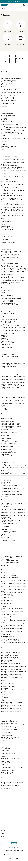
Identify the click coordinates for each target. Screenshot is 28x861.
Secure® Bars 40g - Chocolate (8, 574)
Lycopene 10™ (4, 408)
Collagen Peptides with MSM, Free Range (11, 195)
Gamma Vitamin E (5, 311)
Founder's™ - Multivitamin (7, 295)
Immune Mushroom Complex (8, 366)
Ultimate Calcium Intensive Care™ (9, 723)
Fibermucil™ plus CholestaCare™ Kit (9, 294)
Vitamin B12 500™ (5, 752)
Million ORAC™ (4, 440)
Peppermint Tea (5, 506)
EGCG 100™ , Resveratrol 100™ (8, 255)
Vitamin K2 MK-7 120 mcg (7, 770)
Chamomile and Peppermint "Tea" (9, 165)
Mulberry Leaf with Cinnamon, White (10, 443)
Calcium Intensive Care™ (7, 158)
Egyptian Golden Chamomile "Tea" (9, 257)
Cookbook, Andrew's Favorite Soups (10, 209)
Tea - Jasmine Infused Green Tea (9, 657)
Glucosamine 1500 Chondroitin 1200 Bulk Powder (13, 327)
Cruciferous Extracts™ (6, 226)
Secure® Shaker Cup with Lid (8, 614)
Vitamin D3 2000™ (5, 761)
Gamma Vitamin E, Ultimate (8, 313)
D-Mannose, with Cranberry (8, 242)
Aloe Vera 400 (4, 91)
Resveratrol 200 (5, 564)
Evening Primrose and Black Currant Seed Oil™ (12, 280)
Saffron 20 (4, 572)
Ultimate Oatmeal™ (5, 734)
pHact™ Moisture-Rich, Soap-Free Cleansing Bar (13, 508)
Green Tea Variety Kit (6, 347)
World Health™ (4, 790)
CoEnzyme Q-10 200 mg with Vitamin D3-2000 (12, 192)
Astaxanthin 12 (4, 105)
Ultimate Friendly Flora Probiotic (9, 729)
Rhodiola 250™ (4, 565)
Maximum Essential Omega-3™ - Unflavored (12, 427)
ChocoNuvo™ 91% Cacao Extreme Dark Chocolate (13, 170)
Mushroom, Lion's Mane (7, 454)
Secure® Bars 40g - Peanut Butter (9, 577)
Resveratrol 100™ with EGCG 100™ (9, 560)
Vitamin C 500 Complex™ (7, 755)
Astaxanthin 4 (4, 106)
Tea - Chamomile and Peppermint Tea (10, 652)
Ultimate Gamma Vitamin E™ (8, 731)
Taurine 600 (4, 651)
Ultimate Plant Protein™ (7, 735)
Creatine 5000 (4, 224)
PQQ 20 (3, 534)
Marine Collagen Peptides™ (7, 421)
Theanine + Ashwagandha (7, 682)
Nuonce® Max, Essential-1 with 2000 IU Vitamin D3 (14, 467)
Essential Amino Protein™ (7, 274)
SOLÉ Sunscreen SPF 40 (7, 636)
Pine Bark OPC (5, 528)
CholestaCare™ (4, 179)
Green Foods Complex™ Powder (9, 343)
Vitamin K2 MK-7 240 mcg (7, 772)
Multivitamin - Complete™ (7, 446)
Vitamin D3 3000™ (5, 762)
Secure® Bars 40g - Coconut (8, 575)
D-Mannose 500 (5, 241)
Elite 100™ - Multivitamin (7, 262)
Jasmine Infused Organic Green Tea (10, 375)
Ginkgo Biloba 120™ (6, 322)
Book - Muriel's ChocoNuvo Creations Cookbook (13, 138)
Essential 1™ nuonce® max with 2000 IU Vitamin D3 (13, 269)
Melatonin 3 (4, 434)
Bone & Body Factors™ (6, 121)
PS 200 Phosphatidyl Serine (8, 542)
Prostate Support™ (5, 539)
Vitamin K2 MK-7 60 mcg (7, 773)
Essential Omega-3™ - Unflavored (9, 279)
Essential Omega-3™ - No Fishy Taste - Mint (12, 276)
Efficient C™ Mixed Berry (7, 252)
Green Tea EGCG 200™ (7, 344)
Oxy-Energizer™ (5, 496)
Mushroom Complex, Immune (8, 451)
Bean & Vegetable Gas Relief (8, 115)
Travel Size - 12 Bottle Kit (7, 683)
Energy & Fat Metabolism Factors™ (9, 263)
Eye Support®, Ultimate (7, 283)
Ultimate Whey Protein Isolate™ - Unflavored (12, 737)
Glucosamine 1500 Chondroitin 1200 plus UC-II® (13, 329)
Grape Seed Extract (6, 339)
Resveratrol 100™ (5, 559)
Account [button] (3, 830)
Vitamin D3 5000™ (5, 766)
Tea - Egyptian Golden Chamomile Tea (10, 655)
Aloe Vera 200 (4, 88)
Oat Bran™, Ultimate (6, 480)
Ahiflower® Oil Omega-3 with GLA (9, 83)
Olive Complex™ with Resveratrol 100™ (10, 485)
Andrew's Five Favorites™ (7, 98)
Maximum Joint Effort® (7, 429)
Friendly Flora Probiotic (7, 300)
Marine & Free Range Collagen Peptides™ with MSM (14, 420)
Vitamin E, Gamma (5, 769)
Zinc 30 (3, 797)
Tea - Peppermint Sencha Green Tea (10, 658)
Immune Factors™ (5, 364)
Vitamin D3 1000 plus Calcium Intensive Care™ (12, 758)
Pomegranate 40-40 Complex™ (9, 531)
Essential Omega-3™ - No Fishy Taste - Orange (12, 277)
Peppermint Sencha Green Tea (9, 504)
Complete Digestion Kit (6, 203)
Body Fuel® (4, 119)
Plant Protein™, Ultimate (7, 529)
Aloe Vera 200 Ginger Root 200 (9, 89)
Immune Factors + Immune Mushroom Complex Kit (14, 363)
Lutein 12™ (3, 406)
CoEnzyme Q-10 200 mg (7, 189)
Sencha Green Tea (5, 634)
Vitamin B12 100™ (5, 749)
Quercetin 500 (4, 549)
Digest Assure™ (5, 239)
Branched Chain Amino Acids (8, 146)
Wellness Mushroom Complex (8, 780)
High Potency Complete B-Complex (10, 356)
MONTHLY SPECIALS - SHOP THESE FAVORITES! (14, 1)
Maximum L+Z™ (5, 431)
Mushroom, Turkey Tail (7, 455)
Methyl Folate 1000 (6, 438)
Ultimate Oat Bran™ (6, 732)
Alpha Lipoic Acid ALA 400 (8, 95)
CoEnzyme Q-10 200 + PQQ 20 (9, 187)
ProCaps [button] (3, 833)
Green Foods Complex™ (7, 341)
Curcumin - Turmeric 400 (7, 229)
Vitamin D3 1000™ (5, 759)
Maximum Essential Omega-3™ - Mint (10, 424)
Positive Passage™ (5, 532)
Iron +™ (3, 367)
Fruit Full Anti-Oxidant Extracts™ (9, 303)
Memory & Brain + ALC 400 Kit (9, 437)
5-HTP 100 (4, 71)
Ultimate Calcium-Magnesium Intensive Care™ (12, 724)
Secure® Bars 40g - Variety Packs (9, 578)
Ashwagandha (4, 102)
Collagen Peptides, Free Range (8, 196)
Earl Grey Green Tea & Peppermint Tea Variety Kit (13, 251)
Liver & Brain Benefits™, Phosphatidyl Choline (12, 400)
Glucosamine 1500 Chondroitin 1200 (10, 325)
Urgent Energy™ (5, 740)
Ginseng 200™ (4, 324)
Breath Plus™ (4, 149)
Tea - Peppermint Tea (6, 660)
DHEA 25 (3, 238)
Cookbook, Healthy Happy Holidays (10, 213)
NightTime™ (4, 464)
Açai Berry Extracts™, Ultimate (8, 80)
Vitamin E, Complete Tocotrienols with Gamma (12, 767)
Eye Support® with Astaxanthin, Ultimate (11, 282)
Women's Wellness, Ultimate (8, 787)
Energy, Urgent (5, 265)
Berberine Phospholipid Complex (9, 116)
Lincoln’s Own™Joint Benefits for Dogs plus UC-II (13, 397)
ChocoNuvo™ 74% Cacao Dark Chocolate (11, 168)
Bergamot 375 (4, 118)
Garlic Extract (4, 315)
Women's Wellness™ (6, 788)
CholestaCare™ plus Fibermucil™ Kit (9, 181)
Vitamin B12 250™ (5, 750)
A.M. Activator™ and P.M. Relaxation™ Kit (11, 78)
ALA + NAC (4, 84)
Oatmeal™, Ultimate (6, 482)
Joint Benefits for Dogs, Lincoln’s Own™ (11, 387)
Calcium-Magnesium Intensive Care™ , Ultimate (12, 162)
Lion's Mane (4, 399)
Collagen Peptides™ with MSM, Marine (10, 198)
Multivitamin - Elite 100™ (7, 448)
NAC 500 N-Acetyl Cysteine (8, 462)
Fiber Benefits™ (5, 290)
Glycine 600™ (4, 338)
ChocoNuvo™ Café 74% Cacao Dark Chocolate (13, 175)
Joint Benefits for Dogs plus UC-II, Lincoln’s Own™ (13, 385)
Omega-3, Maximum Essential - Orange (11, 493)
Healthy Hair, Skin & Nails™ (8, 354)
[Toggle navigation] (26, 5)
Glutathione (4, 336)
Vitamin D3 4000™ (5, 764)
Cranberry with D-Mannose (8, 223)
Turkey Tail (4, 685)
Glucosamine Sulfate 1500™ (8, 333)
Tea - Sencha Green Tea (7, 661)
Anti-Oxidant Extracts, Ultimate (8, 100)
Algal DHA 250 (5, 86)
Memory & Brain (5, 435)
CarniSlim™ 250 (5, 164)
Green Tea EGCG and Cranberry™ (9, 346)
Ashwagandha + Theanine (7, 103)
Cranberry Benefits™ (6, 221)
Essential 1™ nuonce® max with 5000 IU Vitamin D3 (13, 273)
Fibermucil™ (4, 292)
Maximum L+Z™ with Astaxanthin (9, 432)
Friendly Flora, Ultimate (7, 301)
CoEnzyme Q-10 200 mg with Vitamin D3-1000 (12, 190)
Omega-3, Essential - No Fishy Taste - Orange (12, 488)
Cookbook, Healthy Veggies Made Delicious (12, 215)
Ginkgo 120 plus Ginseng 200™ (8, 321)
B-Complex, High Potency (7, 113)
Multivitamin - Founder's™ (7, 449)
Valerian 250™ (4, 747)
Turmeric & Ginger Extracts (8, 686)
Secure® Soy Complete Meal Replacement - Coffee (14, 619)
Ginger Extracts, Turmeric (7, 318)
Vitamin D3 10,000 (5, 756)
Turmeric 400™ (5, 688)
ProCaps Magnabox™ (6, 537)
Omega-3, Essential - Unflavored (9, 490)
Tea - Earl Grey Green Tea (7, 654)
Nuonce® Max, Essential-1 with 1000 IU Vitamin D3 (13, 466)
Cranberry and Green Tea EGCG (9, 220)
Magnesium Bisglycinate (7, 417)
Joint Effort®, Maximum (7, 389)
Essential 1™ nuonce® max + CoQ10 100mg (11, 266)
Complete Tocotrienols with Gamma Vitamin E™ (12, 204)
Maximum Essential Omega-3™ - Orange (11, 426)
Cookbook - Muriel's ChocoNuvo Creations (12, 207)
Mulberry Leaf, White (6, 445)
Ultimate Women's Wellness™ (8, 738)
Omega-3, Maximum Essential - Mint (10, 491)
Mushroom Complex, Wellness (8, 452)
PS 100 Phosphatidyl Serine (8, 540)
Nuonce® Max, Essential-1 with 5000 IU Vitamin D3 (14, 473)
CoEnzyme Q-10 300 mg (7, 193)
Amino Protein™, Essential (7, 97)
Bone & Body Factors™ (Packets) (9, 123)
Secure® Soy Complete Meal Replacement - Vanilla (14, 623)
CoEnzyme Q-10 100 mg (7, 186)
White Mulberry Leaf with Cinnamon (10, 785)
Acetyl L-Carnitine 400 (6, 81)
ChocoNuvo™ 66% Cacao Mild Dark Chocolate (12, 167)
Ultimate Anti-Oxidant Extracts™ (9, 721)
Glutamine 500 (4, 335)
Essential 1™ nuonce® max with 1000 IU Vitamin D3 (13, 268)
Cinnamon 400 (5, 182)
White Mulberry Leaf (6, 783)
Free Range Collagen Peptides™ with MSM (11, 298)
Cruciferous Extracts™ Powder (8, 227)
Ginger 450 (4, 316)
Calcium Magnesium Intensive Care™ (10, 161)
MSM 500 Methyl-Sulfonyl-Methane (10, 441)
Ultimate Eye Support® (7, 726)
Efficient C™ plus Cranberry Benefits (10, 254)
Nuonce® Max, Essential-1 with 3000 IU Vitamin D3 (14, 472)
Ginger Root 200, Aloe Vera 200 (9, 319)
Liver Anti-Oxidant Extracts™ (8, 402)
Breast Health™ (5, 147)
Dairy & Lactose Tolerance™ (8, 236)
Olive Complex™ (5, 483)
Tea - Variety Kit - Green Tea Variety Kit (11, 669)
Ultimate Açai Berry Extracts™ (8, 720)
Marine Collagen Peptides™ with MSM (10, 423)
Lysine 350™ (4, 410)
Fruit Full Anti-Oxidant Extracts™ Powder (11, 304)
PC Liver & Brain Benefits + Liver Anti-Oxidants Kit (13, 503)
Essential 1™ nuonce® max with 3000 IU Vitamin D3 (13, 271)
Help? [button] (2, 836)
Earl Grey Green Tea (6, 249)
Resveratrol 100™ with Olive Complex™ (10, 562)
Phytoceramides (5, 526)
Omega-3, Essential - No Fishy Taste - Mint (11, 487)
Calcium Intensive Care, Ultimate (9, 156)
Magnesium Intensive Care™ (8, 418)
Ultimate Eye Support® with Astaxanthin (11, 727)
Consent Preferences (14, 847)
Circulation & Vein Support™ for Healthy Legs (12, 184)
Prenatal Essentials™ (6, 535)
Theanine (3, 680)
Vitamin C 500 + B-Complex (8, 753)
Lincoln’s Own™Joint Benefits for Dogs (10, 396)
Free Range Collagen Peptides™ (9, 297)
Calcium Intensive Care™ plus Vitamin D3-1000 (12, 159)
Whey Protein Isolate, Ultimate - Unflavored (12, 782)
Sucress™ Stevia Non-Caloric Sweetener (11, 639)
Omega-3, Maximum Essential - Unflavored (11, 494)
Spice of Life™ (4, 637)
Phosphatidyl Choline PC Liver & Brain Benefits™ (13, 525)
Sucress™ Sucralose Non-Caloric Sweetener (12, 640)
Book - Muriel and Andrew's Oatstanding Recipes (13, 137)
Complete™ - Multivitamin (7, 206)
